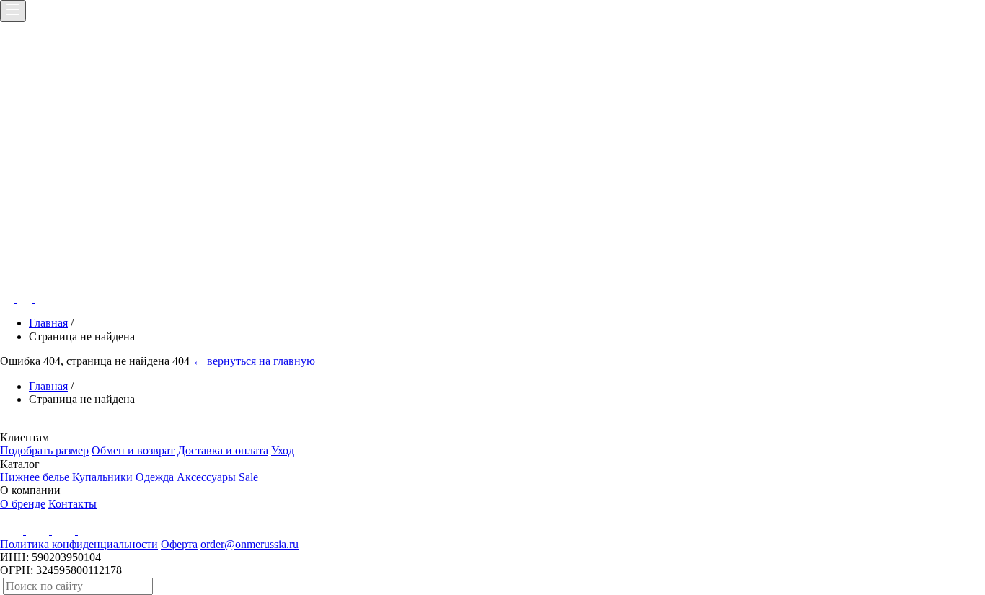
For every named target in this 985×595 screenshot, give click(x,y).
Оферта (179, 544)
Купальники (102, 477)
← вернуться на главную (254, 361)
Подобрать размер (44, 450)
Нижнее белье (34, 477)
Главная (48, 323)
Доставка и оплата (222, 450)
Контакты (72, 504)
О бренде (22, 504)
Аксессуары (206, 477)
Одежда (155, 477)
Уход (282, 450)
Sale (248, 477)
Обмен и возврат (133, 450)
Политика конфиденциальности (79, 544)
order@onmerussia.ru (249, 544)
